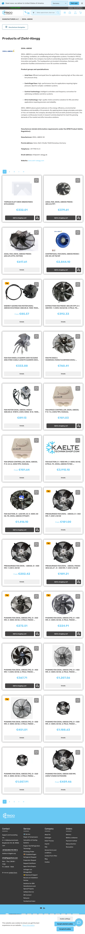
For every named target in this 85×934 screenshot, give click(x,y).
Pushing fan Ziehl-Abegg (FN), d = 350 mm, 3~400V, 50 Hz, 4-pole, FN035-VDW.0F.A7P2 (21, 619)
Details (22, 270)
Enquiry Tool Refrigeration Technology (31, 847)
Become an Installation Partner (30, 879)
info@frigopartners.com (10, 858)
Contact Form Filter (51, 856)
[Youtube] (41, 908)
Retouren (26, 898)
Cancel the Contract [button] (75, 8)
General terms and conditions (50, 851)
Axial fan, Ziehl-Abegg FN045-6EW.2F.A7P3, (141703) (18, 255)
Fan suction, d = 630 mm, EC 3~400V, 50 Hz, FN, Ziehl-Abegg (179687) (21, 515)
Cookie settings (65, 919)
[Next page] (19, 172)
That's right (74, 3)
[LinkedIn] (44, 908)
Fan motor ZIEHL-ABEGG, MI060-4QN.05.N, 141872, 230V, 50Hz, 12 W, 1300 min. (21, 411)
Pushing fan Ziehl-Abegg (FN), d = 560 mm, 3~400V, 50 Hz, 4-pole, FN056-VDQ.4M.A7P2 (21, 775)
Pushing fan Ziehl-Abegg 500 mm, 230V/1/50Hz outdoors (60, 775)
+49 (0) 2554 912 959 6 (10, 850)
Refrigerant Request (29, 857)
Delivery (68, 834)
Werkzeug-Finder (28, 851)
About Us (47, 834)
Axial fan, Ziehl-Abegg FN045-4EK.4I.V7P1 (59, 203)
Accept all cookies (65, 929)
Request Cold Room (29, 863)
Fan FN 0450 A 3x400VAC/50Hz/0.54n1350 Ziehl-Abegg (60, 359)
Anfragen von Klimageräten (27, 871)
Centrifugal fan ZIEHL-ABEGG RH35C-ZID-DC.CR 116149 (62, 255)
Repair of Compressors (30, 837)
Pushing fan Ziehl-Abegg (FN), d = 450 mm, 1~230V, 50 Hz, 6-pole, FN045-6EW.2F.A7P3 (21, 671)
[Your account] (75, 12)
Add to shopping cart (19, 218)
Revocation (69, 847)
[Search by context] (27, 12)
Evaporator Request (29, 860)
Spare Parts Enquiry (29, 866)
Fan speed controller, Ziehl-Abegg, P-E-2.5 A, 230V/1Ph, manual (21, 463)
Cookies (47, 862)
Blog (46, 859)
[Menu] (64, 12)
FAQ (46, 847)
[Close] (82, 3)
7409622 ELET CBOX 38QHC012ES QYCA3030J (18, 203)
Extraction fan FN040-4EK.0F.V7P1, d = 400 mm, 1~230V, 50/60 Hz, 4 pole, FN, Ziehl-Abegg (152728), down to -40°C (62, 307)
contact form (13, 872)
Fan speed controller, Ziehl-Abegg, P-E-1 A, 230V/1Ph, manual (62, 411)
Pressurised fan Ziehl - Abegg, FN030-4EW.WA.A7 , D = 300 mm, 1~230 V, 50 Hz (63, 567)
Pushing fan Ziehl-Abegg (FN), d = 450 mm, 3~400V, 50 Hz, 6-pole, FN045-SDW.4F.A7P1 (62, 671)
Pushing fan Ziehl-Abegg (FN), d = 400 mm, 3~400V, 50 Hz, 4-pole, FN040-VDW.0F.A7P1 (62, 619)
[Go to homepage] (7, 12)
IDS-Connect (27, 895)
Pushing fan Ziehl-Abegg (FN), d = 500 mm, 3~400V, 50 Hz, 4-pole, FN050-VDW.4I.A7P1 (21, 723)
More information (28, 925)
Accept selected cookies (65, 924)
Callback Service (28, 892)
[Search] (58, 12)
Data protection (71, 844)
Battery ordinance (71, 837)
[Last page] (24, 172)
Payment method (71, 841)
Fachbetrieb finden (29, 901)
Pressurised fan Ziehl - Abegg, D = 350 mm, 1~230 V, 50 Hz (63, 515)
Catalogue (48, 837)
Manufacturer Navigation (16, 27)
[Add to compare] (37, 218)
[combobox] (46, 12)
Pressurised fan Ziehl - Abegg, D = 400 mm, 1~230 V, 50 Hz (21, 567)
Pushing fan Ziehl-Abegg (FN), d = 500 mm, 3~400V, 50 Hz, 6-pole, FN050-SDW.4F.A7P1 (62, 723)
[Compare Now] (70, 12)
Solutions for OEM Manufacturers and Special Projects (29, 886)
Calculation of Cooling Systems (30, 841)
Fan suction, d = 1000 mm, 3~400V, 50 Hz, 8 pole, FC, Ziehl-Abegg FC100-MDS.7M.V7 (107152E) (63, 463)
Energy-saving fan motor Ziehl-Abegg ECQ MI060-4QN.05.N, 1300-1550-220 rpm (21, 307)
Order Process (49, 841)
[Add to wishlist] (36, 180)
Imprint (47, 844)
